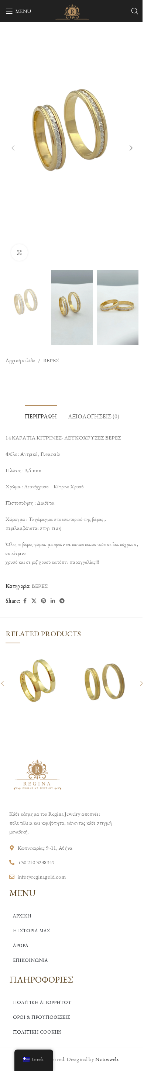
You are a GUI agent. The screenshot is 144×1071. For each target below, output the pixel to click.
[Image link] (37, 773)
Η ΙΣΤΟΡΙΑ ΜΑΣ (31, 930)
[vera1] (38, 682)
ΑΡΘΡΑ (20, 945)
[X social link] (34, 601)
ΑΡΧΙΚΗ (22, 916)
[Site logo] (72, 10)
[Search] (134, 11)
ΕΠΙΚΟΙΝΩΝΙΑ (30, 960)
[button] (13, 148)
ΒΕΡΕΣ (51, 360)
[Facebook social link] (24, 601)
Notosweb (106, 1058)
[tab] (41, 415)
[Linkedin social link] (52, 601)
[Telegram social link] (62, 601)
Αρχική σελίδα (20, 360)
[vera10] (106, 682)
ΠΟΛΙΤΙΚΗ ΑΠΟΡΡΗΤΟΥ (42, 1002)
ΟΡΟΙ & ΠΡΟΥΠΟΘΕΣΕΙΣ (41, 1017)
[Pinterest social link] (43, 601)
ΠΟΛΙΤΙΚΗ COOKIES (37, 1032)
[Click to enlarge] (19, 252)
